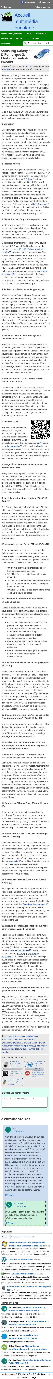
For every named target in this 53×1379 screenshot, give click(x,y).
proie (37, 443)
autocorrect (7, 1039)
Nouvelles (5, 43)
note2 (31, 1046)
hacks (34, 1043)
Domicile (46, 2)
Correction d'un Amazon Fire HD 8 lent (16, 1073)
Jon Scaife (30, 66)
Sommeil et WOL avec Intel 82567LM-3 (39, 1065)
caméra (30, 1039)
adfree (16, 1036)
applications (32, 1036)
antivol (23, 1036)
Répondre (9, 1195)
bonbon (42, 1043)
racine (44, 1046)
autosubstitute (19, 1039)
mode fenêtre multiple (18, 1046)
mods (4, 1046)
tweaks (5, 1052)
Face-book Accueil (20, 950)
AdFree (29, 179)
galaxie (27, 1043)
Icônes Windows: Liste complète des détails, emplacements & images (27, 1244)
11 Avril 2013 (20, 1206)
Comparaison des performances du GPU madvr (23, 1337)
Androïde (6, 69)
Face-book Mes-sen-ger (34, 904)
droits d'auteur (8, 1374)
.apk (10, 1036)
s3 (3, 1049)
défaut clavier (12, 861)
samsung (9, 1049)
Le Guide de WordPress (20, 1259)
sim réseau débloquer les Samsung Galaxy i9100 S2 (15, 1082)
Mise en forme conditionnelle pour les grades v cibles (27, 1347)
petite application (12, 446)
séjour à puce (21, 1049)
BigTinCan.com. (39, 204)
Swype (32, 1049)
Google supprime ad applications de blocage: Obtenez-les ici (38, 1073)
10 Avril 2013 (19, 1131)
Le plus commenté (28, 1237)
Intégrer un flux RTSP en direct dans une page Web (15, 1065)
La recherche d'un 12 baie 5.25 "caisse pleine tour (28, 1323)
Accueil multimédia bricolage (26, 21)
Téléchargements (42, 7)
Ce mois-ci (5, 1237)
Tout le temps (15, 1237)
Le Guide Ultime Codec (23, 1273)
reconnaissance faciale (12, 1043)
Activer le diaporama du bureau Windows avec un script (27, 1309)
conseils (40, 1049)
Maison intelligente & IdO (12, 33)
